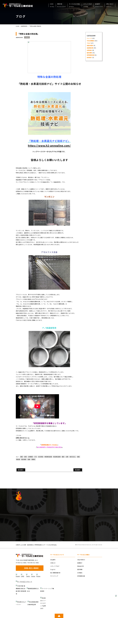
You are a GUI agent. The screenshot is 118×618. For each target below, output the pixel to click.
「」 (49, 447)
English (52, 569)
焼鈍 (78, 457)
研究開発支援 (91, 55)
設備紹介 (79, 563)
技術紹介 (89, 57)
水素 (67, 457)
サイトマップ (54, 576)
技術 (25, 457)
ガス (35, 457)
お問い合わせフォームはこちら (85, 534)
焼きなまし (73, 457)
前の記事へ (21, 470)
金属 (29, 459)
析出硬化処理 (56, 457)
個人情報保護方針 (55, 573)
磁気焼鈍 (23, 459)
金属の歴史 (90, 45)
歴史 (63, 457)
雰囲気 (33, 459)
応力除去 (40, 457)
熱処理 (18, 459)
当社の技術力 (81, 560)
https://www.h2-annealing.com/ (49, 145)
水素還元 (30, 457)
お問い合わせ (110, 5)
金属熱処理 (24, 26)
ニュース (89, 38)
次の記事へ (78, 470)
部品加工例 (80, 566)
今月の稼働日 (91, 41)
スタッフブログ (87, 5)
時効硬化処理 (48, 457)
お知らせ (52, 563)
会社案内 (52, 560)
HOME (52, 5)
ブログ (89, 43)
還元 (21, 457)
